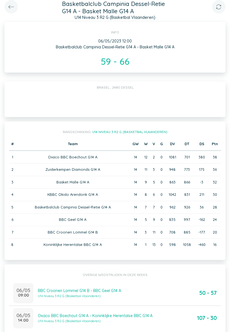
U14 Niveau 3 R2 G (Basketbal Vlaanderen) (129, 132)
